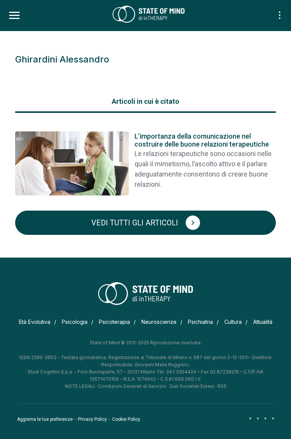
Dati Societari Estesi (192, 386)
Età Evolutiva (34, 322)
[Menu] (14, 15)
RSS (222, 386)
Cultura (233, 322)
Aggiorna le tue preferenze (45, 419)
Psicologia (75, 322)
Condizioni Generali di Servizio (132, 386)
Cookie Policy (126, 419)
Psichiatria (200, 322)
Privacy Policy (92, 419)
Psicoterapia (114, 322)
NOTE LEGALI (80, 386)
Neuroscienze (159, 322)
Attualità (262, 322)
